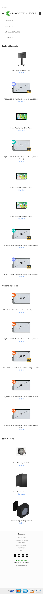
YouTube (23, 555)
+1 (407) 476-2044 (21, 560)
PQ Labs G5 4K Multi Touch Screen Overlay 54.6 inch (21, 368)
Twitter (19, 555)
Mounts (9, 26)
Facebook (15, 555)
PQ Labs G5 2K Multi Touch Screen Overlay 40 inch (21, 396)
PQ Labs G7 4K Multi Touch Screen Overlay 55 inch (21, 99)
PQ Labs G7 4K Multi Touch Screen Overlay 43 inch (21, 274)
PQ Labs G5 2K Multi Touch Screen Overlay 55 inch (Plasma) (21, 426)
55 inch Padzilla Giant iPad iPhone (21, 216)
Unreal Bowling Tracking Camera (21, 521)
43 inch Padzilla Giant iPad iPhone (21, 128)
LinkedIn (27, 555)
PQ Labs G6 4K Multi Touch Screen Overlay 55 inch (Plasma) (21, 158)
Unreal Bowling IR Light (21, 463)
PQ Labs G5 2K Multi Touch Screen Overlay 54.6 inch (21, 310)
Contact (9, 37)
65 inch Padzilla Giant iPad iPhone (21, 188)
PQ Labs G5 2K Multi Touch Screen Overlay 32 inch (21, 339)
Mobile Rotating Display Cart (21, 70)
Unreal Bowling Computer (21, 492)
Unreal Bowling (12, 32)
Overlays (9, 20)
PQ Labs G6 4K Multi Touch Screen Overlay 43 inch (21, 245)
